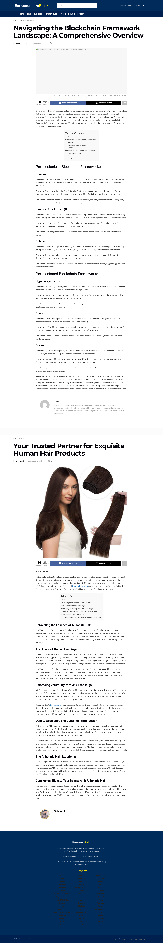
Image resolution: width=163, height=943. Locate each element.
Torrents (100, 903)
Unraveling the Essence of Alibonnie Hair (76, 603)
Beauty (62, 881)
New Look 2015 (81, 912)
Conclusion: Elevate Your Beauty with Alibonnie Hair (81, 617)
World (100, 922)
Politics (81, 925)
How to (81, 894)
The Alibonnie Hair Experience (72, 614)
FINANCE (62, 922)
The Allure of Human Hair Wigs (73, 606)
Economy (62, 903)
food (62, 925)
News (28, 14)
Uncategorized (101, 909)
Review (100, 881)
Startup (101, 891)
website (100, 919)
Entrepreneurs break (62, 912)
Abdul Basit (20, 461)
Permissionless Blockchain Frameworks (81, 140)
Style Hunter (100, 897)
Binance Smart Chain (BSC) (77, 145)
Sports (100, 888)
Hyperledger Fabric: (75, 153)
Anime (62, 875)
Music (81, 909)
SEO (100, 884)
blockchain (63, 385)
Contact (142, 939)
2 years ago (28, 43)
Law (81, 900)
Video (100, 912)
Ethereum (71, 142)
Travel (100, 906)
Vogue (100, 915)
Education (62, 906)
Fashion (22, 438)
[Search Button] (94, 5)
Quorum (71, 158)
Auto (62, 878)
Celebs (62, 891)
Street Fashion (100, 894)
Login (147, 5)
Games (81, 881)
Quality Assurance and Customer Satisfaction (79, 612)
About (123, 939)
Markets (81, 906)
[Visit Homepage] (32, 5)
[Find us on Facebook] (149, 14)
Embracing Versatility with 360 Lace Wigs (77, 609)
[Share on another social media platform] (124, 103)
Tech (63, 14)
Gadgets (81, 878)
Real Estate (100, 875)
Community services (62, 894)
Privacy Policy (132, 939)
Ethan (18, 43)
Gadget (81, 875)
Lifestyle (81, 903)
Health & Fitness (81, 888)
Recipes (100, 878)
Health (71, 14)
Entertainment (52, 14)
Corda (70, 156)
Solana (70, 148)
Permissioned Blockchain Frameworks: (80, 151)
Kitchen (81, 897)
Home (21, 14)
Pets (81, 922)
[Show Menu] (14, 14)
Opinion (80, 14)
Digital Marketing (62, 900)
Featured (62, 919)
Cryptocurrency (29, 21)
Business (38, 14)
